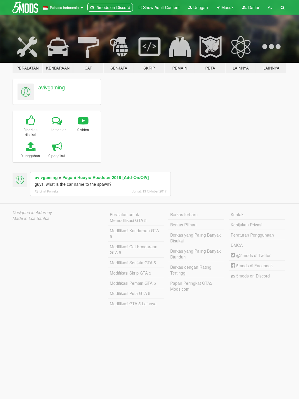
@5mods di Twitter (253, 255)
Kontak (237, 214)
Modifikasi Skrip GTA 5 (130, 273)
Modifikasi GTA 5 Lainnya (133, 303)
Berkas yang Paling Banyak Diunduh (195, 254)
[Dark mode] (270, 7)
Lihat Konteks (49, 191)
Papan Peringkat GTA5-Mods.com (192, 286)
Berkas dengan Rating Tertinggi (190, 270)
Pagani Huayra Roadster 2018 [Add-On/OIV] (105, 177)
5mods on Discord (252, 276)
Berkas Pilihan (183, 225)
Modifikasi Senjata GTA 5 (133, 263)
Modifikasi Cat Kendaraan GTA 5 (133, 249)
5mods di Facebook (254, 265)
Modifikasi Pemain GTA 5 (133, 283)
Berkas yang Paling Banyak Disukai (195, 238)
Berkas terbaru (184, 214)
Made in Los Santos (31, 218)
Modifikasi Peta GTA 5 (130, 293)
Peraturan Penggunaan (252, 235)
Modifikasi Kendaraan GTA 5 (134, 233)
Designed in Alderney (32, 212)
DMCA (237, 245)
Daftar (253, 7)
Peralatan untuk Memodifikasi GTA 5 (128, 217)
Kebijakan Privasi (246, 225)
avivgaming (51, 87)
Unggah (200, 7)
